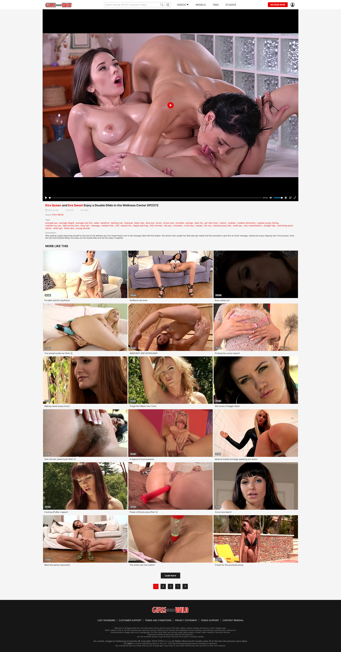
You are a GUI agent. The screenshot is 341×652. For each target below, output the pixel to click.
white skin (69, 228)
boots (159, 223)
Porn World (57, 214)
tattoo (48, 228)
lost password (106, 620)
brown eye (168, 223)
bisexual (128, 223)
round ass (189, 225)
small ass (237, 225)
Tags (216, 4)
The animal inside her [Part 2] (58, 353)
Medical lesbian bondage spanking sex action (236, 459)
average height (66, 223)
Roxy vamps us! (222, 300)
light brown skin (71, 225)
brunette (180, 223)
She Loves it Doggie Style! (227, 406)
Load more (170, 575)
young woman (83, 228)
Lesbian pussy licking (268, 223)
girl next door (211, 223)
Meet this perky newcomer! (57, 565)
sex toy (208, 225)
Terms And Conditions (158, 620)
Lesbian (232, 223)
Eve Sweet (75, 205)
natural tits (126, 225)
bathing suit (117, 223)
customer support (130, 620)
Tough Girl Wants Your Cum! (143, 406)
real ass (167, 225)
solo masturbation (253, 225)
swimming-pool (285, 225)
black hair (139, 223)
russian (198, 225)
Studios (231, 4)
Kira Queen (53, 205)
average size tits (84, 223)
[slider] (155, 198)
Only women (156, 225)
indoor (223, 223)
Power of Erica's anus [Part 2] (143, 512)
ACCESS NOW (277, 4)
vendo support (210, 620)
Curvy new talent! (223, 512)
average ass (51, 223)
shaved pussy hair (222, 225)
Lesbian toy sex (53, 225)
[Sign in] (293, 4)
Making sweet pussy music (57, 406)
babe (96, 223)
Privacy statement (186, 620)
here (130, 643)
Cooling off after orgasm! (56, 512)
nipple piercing (140, 225)
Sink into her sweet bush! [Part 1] (60, 459)
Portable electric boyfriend (57, 300)
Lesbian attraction (246, 223)
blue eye (150, 223)
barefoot (105, 223)
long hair (84, 225)
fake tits (199, 223)
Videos (181, 4)
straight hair (269, 225)
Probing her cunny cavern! (227, 353)
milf (117, 225)
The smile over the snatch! (142, 565)
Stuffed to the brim (138, 300)
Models (201, 4)
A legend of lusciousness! (142, 459)
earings (189, 223)
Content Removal (233, 620)
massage (95, 225)
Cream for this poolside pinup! (229, 565)
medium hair (107, 225)
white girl (57, 228)
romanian (177, 225)
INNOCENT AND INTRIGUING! (143, 353)
